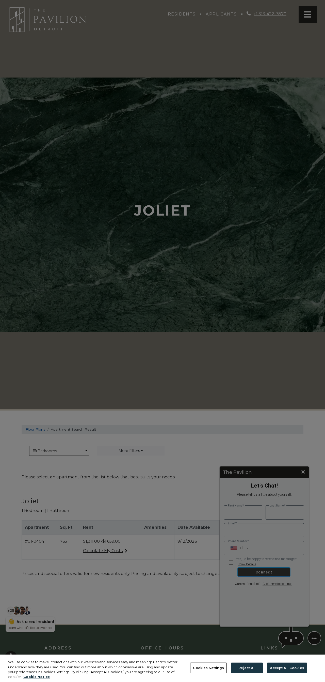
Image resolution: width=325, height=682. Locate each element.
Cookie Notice (36, 677)
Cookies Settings (208, 668)
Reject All (246, 668)
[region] (162, 668)
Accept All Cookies (287, 668)
